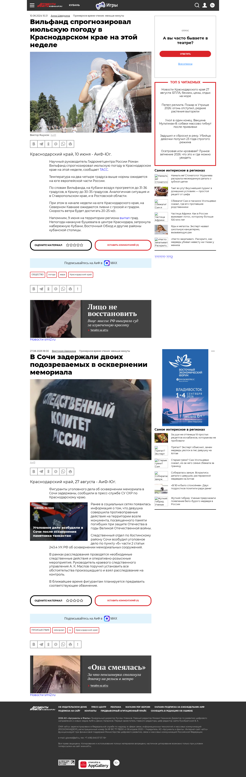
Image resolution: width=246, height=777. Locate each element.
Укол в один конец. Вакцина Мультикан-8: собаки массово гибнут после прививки (185, 124)
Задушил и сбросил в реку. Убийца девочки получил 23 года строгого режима (185, 139)
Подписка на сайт (69, 711)
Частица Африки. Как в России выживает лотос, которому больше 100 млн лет (192, 216)
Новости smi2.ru (43, 339)
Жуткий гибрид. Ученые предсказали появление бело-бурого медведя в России (193, 501)
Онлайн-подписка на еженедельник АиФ (179, 707)
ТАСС (104, 169)
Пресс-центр (98, 707)
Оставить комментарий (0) (123, 245)
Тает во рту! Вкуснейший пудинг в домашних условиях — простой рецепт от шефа (191, 191)
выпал (125, 218)
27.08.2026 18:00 (39, 351)
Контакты (90, 711)
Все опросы (185, 64)
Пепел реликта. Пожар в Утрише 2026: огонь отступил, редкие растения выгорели (185, 108)
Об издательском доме (72, 707)
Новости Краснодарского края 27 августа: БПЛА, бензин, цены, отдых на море (185, 93)
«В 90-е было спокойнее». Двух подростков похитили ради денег (191, 487)
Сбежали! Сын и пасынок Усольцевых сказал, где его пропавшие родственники (193, 203)
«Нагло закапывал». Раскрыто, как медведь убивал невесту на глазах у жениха (192, 242)
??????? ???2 (164, 257)
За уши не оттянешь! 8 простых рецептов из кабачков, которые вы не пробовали (193, 437)
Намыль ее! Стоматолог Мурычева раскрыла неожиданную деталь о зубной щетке (191, 178)
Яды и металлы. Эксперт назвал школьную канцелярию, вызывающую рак (190, 229)
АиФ (53, 135)
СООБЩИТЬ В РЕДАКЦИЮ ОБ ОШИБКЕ (172, 711)
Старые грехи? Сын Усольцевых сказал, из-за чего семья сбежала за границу (192, 463)
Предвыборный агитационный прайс (123, 711)
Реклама (116, 707)
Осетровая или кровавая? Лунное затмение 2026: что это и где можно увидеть (185, 154)
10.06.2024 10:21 (39, 15)
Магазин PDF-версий (137, 707)
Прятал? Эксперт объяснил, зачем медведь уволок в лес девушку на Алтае (191, 450)
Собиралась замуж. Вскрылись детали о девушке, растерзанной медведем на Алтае (191, 475)
